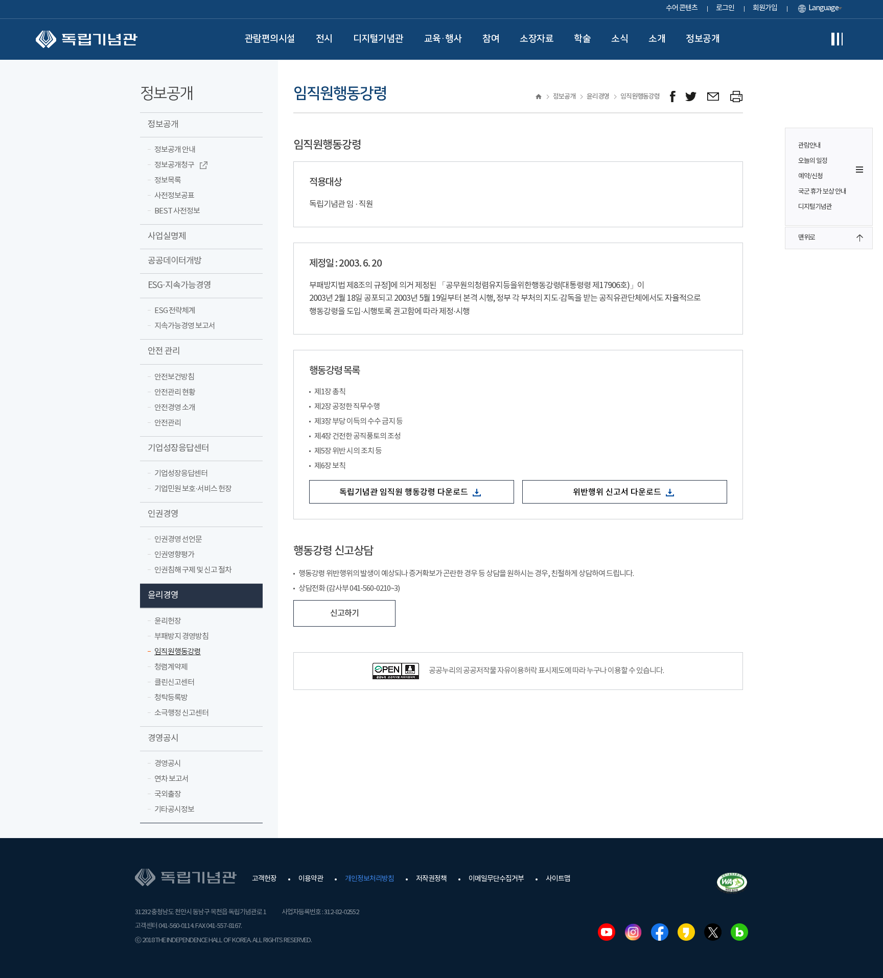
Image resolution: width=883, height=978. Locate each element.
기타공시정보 (174, 809)
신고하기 (344, 613)
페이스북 (659, 932)
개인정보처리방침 (369, 879)
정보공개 (702, 39)
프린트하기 (736, 96)
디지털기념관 (378, 39)
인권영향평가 (174, 555)
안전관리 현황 (174, 392)
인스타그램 (633, 932)
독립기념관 (86, 39)
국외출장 (167, 794)
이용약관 (310, 879)
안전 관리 (164, 351)
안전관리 (167, 423)
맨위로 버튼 (859, 238)
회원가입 (765, 8)
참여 (490, 39)
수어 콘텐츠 (682, 8)
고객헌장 (264, 879)
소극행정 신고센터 (181, 713)
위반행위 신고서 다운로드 (618, 492)
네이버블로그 (739, 932)
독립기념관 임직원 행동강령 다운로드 (404, 492)
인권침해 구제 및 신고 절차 (192, 570)
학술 (582, 39)
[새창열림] (672, 96)
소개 (656, 39)
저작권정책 (431, 879)
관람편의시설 (270, 39)
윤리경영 (163, 595)
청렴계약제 (171, 667)
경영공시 (163, 738)
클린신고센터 (174, 682)
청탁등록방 (171, 698)
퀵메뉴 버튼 (859, 169)
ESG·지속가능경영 (179, 285)
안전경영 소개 (174, 407)
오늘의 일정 (812, 161)
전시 (324, 39)
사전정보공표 (174, 196)
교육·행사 (443, 39)
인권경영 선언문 (178, 539)
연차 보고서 (171, 779)
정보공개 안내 (174, 150)
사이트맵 (558, 879)
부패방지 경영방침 (181, 636)
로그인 (725, 8)
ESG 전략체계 (174, 310)
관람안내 (809, 146)
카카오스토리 (686, 932)
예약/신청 (810, 176)
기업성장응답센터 (178, 448)
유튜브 (606, 932)
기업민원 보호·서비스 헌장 (192, 489)
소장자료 (536, 39)
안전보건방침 (174, 377)
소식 (619, 39)
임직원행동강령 (177, 652)
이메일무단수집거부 (496, 879)
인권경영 (163, 514)
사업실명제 (167, 236)
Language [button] (823, 8)
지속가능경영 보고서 (184, 326)
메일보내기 (713, 96)
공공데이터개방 (174, 261)
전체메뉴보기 (837, 39)
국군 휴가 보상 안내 (822, 192)
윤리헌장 (167, 621)
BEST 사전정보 (177, 211)
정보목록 (167, 180)
